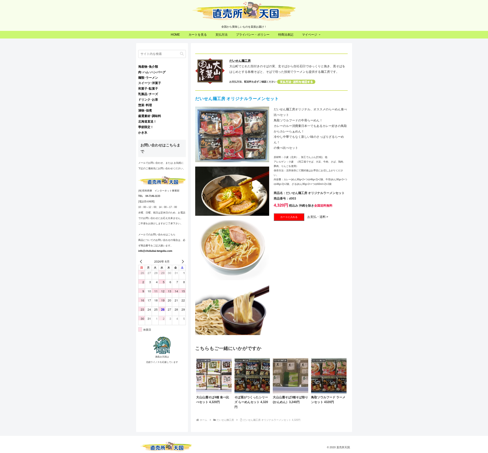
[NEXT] (182, 261)
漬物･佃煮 (145, 110)
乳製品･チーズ (148, 94)
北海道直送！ (147, 121)
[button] (181, 54)
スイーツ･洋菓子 (149, 83)
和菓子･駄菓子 (148, 88)
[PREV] (141, 261)
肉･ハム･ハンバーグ (152, 72)
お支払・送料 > (317, 216)
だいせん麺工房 (240, 60)
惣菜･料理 (145, 105)
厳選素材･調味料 (149, 116)
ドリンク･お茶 (148, 99)
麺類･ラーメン (148, 77)
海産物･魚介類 (148, 66)
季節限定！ (145, 127)
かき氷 (142, 132)
